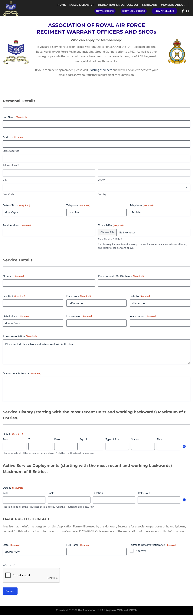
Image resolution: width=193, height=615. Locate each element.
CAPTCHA (9, 564)
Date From (78, 296)
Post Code (8, 194)
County (102, 179)
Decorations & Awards (22, 373)
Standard (149, 4)
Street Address (11, 150)
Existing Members (100, 70)
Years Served (143, 316)
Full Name (15, 117)
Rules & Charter (81, 4)
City (5, 179)
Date (11, 544)
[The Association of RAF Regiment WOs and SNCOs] (15, 8)
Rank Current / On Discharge (121, 276)
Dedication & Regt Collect (118, 4)
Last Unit (14, 296)
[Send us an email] (187, 11)
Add (184, 446)
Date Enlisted (16, 316)
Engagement (79, 316)
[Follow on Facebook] (182, 11)
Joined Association (20, 336)
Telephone (78, 205)
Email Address (17, 225)
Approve (141, 550)
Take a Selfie (111, 225)
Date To (140, 296)
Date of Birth (16, 205)
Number (14, 276)
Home (61, 4)
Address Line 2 (11, 165)
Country (102, 194)
